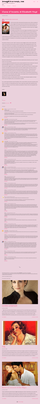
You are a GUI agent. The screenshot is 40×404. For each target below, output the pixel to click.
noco (5, 196)
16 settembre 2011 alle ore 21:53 (11, 203)
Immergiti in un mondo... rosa (13, 2)
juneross (5, 241)
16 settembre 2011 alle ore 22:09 (11, 218)
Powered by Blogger (20, 401)
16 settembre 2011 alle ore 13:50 (11, 159)
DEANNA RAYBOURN (9, 306)
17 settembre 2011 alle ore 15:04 (13, 230)
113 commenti (4, 398)
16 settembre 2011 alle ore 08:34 (13, 119)
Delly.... (4, 347)
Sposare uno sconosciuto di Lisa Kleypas (14, 387)
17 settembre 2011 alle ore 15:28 (11, 234)
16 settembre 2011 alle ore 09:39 (13, 141)
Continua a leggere (35, 357)
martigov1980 (6, 119)
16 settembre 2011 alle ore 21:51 (10, 196)
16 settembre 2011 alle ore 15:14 (11, 183)
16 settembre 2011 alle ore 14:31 (11, 176)
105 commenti (4, 357)
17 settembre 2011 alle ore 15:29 (11, 241)
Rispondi (5, 117)
